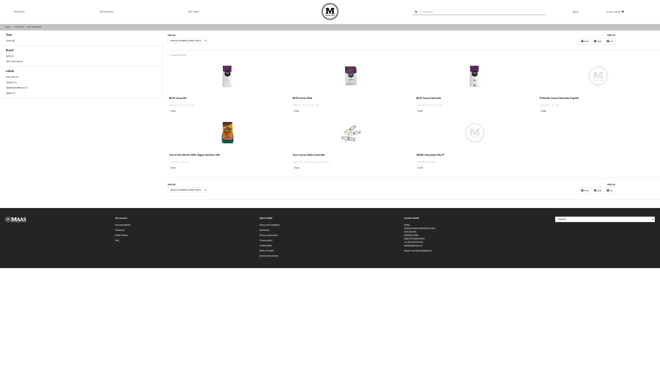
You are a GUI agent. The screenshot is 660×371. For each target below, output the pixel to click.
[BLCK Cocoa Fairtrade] (474, 79)
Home (7, 27)
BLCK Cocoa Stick (302, 98)
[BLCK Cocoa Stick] (351, 79)
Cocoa (9, 41)
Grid (598, 41)
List (611, 41)
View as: (611, 35)
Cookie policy (266, 245)
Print (586, 41)
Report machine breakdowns (418, 251)
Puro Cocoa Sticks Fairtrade (309, 155)
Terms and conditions (270, 225)
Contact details (411, 218)
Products (19, 12)
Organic (10, 82)
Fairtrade (10, 77)
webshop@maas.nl (413, 245)
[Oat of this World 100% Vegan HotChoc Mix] (227, 136)
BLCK (8, 56)
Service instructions (269, 256)
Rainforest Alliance (15, 88)
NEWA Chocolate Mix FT (430, 155)
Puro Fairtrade (13, 61)
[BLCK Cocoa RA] (227, 79)
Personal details (122, 225)
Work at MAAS (266, 251)
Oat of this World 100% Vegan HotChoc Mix (194, 155)
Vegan (9, 93)
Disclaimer (265, 230)
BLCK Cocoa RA (177, 98)
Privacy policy (266, 240)
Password (119, 230)
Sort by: (172, 35)
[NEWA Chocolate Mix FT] (474, 136)
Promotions (106, 12)
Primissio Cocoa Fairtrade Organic (559, 98)
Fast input (193, 12)
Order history (121, 235)
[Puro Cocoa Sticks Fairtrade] (351, 136)
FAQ (117, 240)
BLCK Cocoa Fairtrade (428, 98)
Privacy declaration (269, 235)
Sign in (576, 12)
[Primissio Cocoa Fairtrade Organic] (598, 79)
